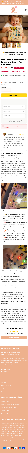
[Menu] (2, 10)
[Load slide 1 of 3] (15, 41)
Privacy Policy (5, 410)
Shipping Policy (5, 401)
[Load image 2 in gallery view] (9, 45)
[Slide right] (26, 28)
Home (3, 376)
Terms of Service (6, 414)
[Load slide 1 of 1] (12, 41)
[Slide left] (2, 28)
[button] (22, 10)
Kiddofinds (16, 451)
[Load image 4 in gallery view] (19, 45)
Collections (4, 379)
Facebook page (19, 358)
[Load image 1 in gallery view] (4, 45)
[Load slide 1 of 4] (16, 41)
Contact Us (4, 388)
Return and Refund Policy (8, 407)
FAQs (2, 391)
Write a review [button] (14, 337)
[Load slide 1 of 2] (13, 41)
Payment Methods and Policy (10, 404)
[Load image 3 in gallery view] (14, 45)
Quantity (3, 87)
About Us (4, 382)
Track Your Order (6, 385)
